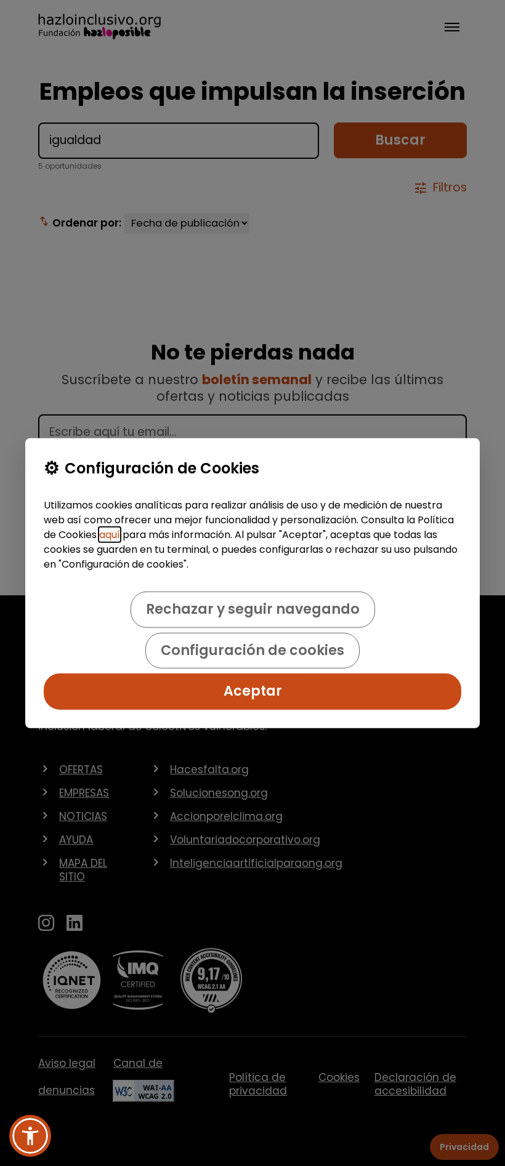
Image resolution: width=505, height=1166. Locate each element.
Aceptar (253, 691)
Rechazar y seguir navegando (253, 609)
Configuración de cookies (252, 650)
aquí (109, 535)
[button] (30, 1136)
